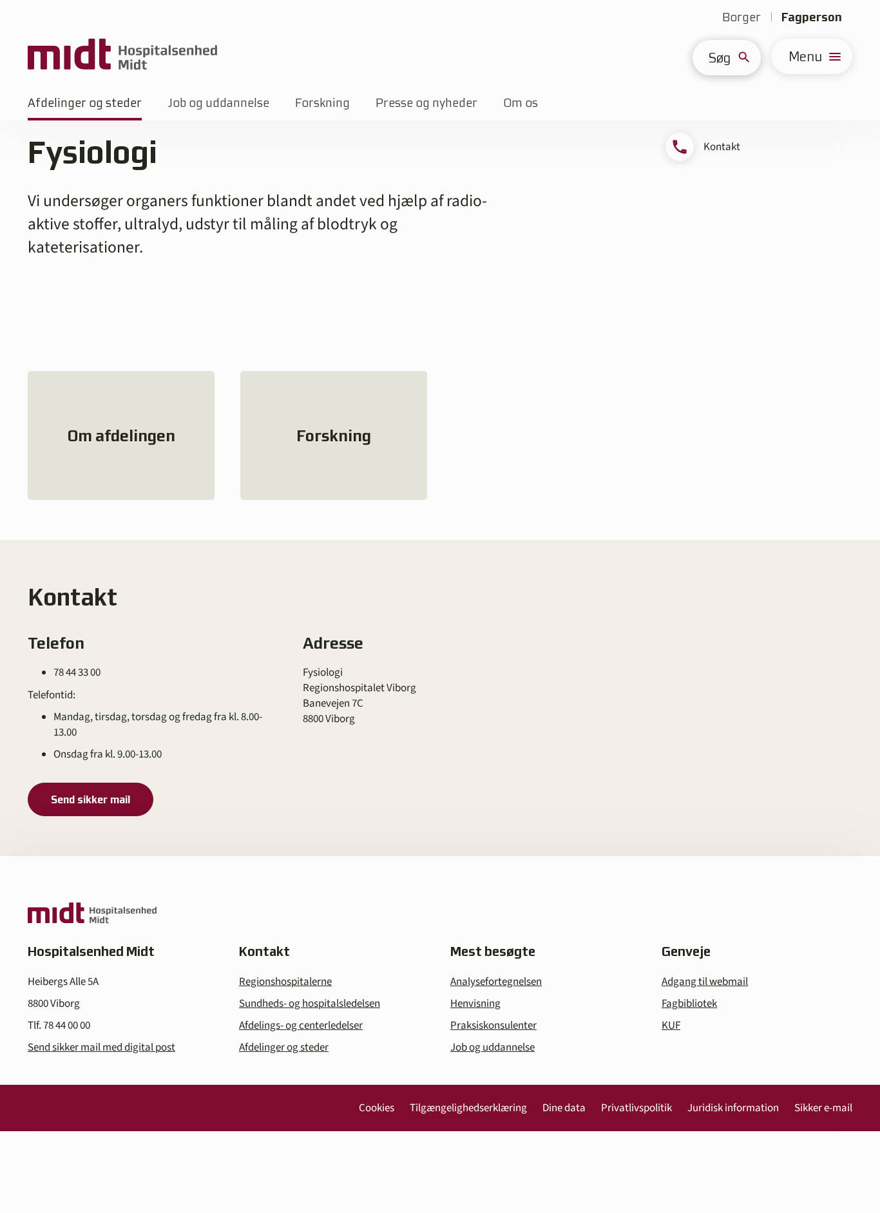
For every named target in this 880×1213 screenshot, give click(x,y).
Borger (741, 17)
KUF (671, 1025)
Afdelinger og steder (85, 102)
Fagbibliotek (689, 1003)
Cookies (376, 1108)
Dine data (564, 1108)
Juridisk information (733, 1108)
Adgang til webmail (705, 981)
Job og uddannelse (218, 102)
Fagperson (811, 17)
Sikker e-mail (823, 1108)
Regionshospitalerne (285, 981)
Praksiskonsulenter (493, 1025)
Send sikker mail (90, 799)
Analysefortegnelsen (496, 981)
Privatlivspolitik (636, 1108)
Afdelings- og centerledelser (301, 1025)
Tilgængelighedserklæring (468, 1108)
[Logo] (122, 56)
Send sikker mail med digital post (101, 1047)
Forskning (322, 102)
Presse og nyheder (426, 102)
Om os (520, 102)
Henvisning (475, 1003)
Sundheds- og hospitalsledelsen (309, 1003)
